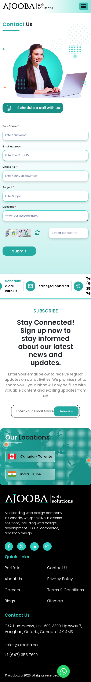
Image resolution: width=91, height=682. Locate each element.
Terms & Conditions (65, 589)
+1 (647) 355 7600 (21, 654)
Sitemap (55, 601)
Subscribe (66, 411)
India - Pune (30, 474)
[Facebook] (9, 546)
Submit (19, 251)
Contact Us (58, 567)
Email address (13, 146)
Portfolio (13, 567)
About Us (13, 578)
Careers (12, 589)
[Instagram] (47, 546)
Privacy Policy (60, 578)
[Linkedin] (34, 546)
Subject (8, 187)
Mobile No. (10, 167)
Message (9, 207)
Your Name (11, 126)
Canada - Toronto (36, 456)
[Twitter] (21, 546)
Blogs (10, 601)
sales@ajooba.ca (21, 644)
